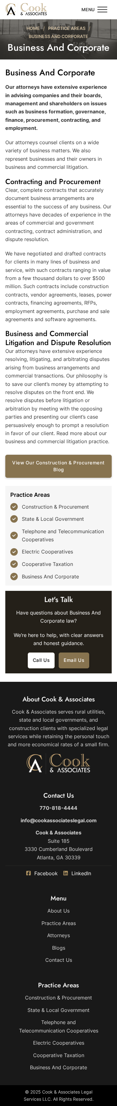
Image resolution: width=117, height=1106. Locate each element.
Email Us (74, 660)
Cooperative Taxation (47, 564)
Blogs (58, 948)
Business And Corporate (50, 576)
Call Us (41, 660)
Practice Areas (66, 28)
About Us (58, 911)
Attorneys (58, 935)
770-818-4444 (58, 808)
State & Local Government (53, 519)
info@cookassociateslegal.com (59, 820)
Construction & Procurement (55, 507)
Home (33, 28)
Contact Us (58, 960)
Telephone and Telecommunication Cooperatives (63, 535)
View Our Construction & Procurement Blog (58, 466)
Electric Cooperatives (47, 551)
